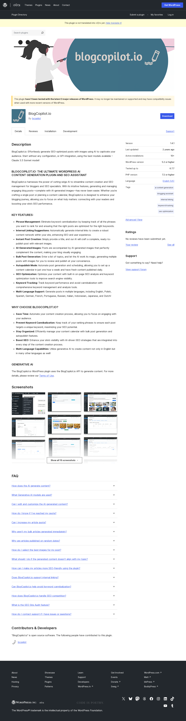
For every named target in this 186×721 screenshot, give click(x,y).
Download (167, 116)
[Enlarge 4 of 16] (41, 466)
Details (18, 131)
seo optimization (166, 211)
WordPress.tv (85, 686)
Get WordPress (172, 5)
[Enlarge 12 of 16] (113, 418)
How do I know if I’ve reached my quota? (34, 513)
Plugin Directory (19, 14)
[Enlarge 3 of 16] (41, 443)
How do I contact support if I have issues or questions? (41, 614)
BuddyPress (151, 686)
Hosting (15, 682)
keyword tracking (165, 205)
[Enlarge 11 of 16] (113, 396)
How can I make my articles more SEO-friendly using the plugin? (46, 568)
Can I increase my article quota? (29, 522)
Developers (83, 682)
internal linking (167, 199)
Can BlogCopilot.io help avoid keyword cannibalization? (41, 586)
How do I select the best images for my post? (36, 550)
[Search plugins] (42, 33)
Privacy (15, 686)
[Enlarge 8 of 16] (77, 440)
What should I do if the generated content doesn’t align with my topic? (50, 559)
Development (70, 131)
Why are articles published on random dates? (36, 540)
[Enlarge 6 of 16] (77, 396)
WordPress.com (153, 672)
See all (170, 244)
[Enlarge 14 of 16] (113, 463)
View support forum (136, 269)
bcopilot (36, 118)
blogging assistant (165, 193)
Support (170, 131)
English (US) (168, 181)
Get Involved (117, 672)
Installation (50, 131)
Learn (80, 672)
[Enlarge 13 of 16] (113, 440)
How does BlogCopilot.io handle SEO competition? (39, 595)
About (14, 672)
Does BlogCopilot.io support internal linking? (35, 577)
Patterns (49, 686)
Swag (115, 686)
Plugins (48, 682)
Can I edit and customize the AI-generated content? (40, 504)
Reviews (33, 131)
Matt (147, 677)
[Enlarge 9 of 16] (77, 464)
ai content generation (164, 188)
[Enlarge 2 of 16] (41, 421)
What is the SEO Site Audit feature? (31, 605)
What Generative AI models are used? (32, 495)
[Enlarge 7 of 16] (77, 418)
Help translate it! (114, 23)
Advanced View (134, 219)
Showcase (50, 672)
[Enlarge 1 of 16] (41, 396)
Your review (132, 244)
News (14, 677)
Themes (49, 677)
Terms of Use (46, 375)
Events (114, 677)
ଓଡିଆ (41, 703)
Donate (116, 682)
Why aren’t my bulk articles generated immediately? (39, 531)
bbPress (149, 682)
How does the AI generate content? (31, 485)
